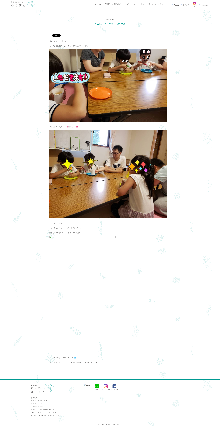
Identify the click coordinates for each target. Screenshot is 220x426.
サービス (98, 4)
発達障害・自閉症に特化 (112, 4)
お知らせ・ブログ (131, 4)
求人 (142, 4)
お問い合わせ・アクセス (155, 4)
